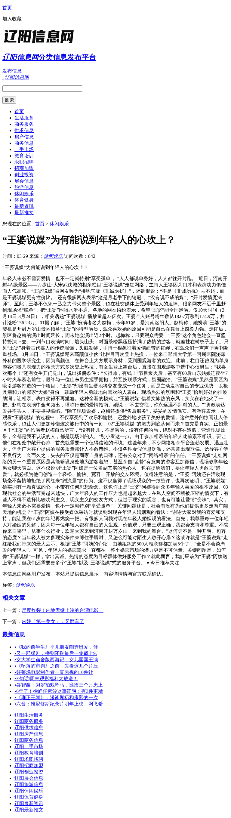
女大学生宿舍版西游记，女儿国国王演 (56, 659)
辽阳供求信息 (28, 727)
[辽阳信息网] (40, 43)
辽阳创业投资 (28, 771)
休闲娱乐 (24, 193)
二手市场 (24, 149)
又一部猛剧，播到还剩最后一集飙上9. (55, 653)
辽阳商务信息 (28, 740)
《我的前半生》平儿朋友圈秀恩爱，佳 (56, 647)
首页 (7, 7)
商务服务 (24, 124)
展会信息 (24, 181)
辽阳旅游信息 (28, 784)
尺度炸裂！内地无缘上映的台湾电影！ (62, 610)
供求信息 (24, 130)
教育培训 (24, 155)
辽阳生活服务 (28, 715)
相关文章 (13, 597)
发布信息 (12, 70)
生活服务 (24, 117)
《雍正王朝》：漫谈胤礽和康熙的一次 (56, 697)
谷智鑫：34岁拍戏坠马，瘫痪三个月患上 (58, 684)
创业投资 (24, 174)
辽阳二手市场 (28, 746)
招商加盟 (24, 168)
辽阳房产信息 (28, 733)
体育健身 (24, 199)
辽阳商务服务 (28, 721)
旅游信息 (24, 187)
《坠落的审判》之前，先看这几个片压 (56, 665)
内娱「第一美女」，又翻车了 (53, 621)
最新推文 (24, 212)
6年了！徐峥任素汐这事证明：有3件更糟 (58, 691)
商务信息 (24, 143)
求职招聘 (24, 162)
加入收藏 (12, 18)
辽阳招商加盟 (28, 765)
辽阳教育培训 (28, 752)
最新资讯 (24, 206)
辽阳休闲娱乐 (28, 790)
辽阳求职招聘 (28, 759)
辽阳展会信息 (28, 778)
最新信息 (13, 634)
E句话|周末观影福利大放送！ (46, 678)
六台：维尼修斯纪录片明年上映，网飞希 (58, 703)
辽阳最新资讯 (28, 803)
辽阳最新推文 (28, 809)
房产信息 (24, 136)
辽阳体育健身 (28, 797)
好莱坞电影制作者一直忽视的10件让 (53, 672)
